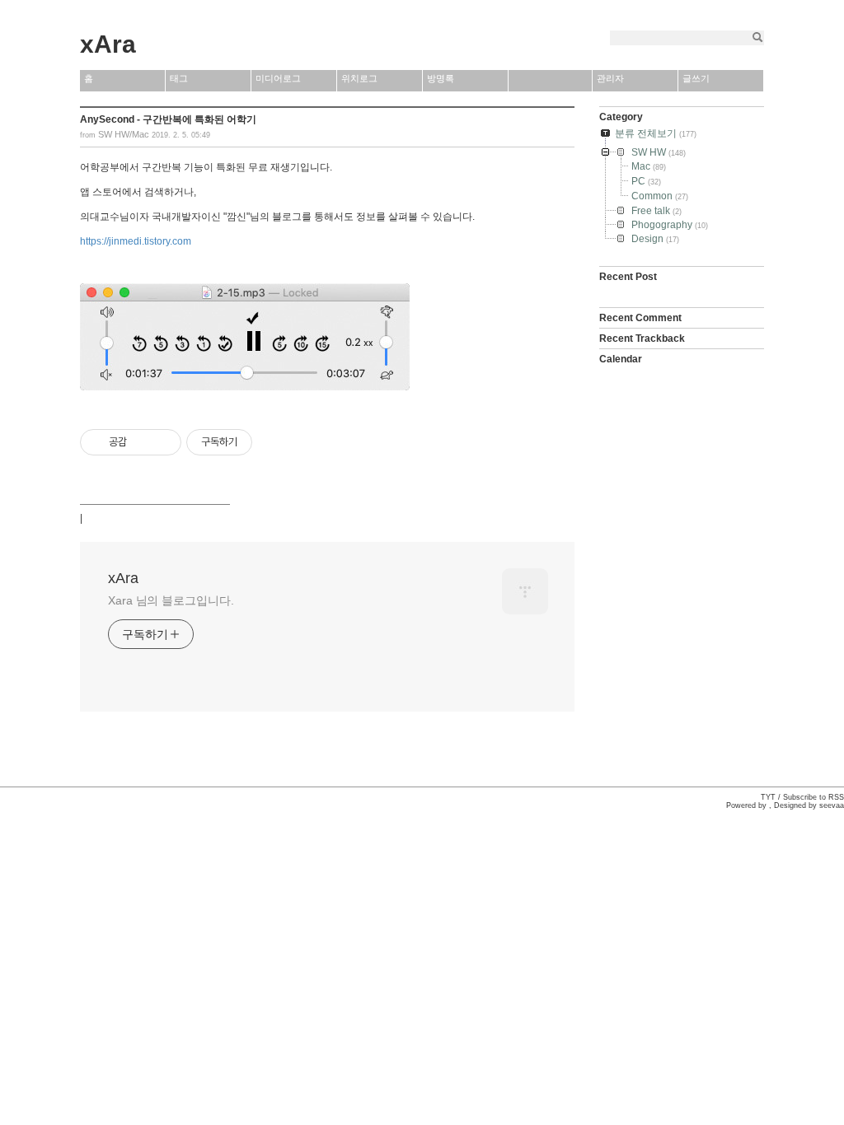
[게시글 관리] (162, 442)
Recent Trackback (642, 338)
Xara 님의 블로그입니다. (171, 600)
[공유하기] (142, 442)
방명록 (440, 78)
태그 (179, 78)
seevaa (831, 805)
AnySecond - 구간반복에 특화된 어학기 (168, 119)
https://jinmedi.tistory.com (135, 241)
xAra (108, 44)
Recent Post (628, 276)
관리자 (610, 78)
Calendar (620, 359)
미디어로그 (278, 78)
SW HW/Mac (123, 134)
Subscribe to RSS (813, 797)
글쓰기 (696, 78)
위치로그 (359, 78)
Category (621, 117)
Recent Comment (640, 318)
